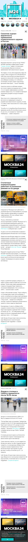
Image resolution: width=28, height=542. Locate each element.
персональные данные (14, 533)
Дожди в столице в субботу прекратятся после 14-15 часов (14, 123)
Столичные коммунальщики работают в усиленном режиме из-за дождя (16, 120)
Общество (14, 31)
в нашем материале (13, 460)
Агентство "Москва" (16, 247)
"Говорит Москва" (5, 66)
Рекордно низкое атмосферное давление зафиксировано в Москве (16, 333)
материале (4, 323)
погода (7, 130)
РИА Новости (4, 229)
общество (3, 130)
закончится (4, 255)
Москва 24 (14, 18)
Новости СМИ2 (4, 153)
